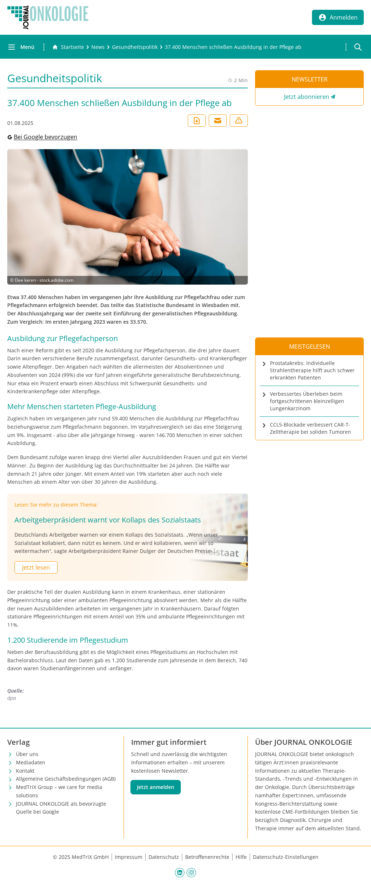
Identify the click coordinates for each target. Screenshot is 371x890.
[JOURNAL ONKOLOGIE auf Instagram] (191, 872)
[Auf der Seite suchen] (358, 47)
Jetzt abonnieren (306, 97)
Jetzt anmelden (155, 787)
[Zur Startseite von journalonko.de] (47, 17)
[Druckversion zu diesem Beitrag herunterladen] (197, 120)
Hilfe (241, 856)
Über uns (27, 754)
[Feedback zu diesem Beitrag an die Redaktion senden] (239, 120)
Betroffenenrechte (207, 856)
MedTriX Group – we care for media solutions (59, 791)
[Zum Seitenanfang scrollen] (358, 877)
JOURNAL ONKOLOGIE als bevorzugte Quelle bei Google (61, 807)
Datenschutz (164, 856)
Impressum (128, 856)
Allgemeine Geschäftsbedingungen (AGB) (66, 778)
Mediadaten (30, 762)
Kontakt (25, 770)
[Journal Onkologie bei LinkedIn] (180, 872)
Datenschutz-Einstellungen (285, 856)
